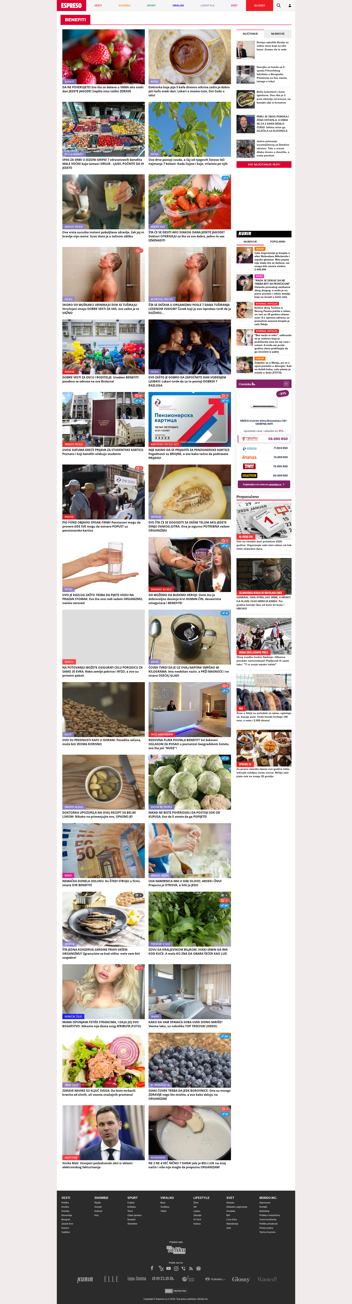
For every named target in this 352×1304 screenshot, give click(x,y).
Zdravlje (197, 1215)
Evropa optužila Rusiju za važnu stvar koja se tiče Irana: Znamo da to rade (273, 46)
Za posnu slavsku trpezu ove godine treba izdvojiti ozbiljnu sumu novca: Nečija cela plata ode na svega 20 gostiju (262, 772)
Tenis (130, 1211)
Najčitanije (250, 33)
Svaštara (164, 1207)
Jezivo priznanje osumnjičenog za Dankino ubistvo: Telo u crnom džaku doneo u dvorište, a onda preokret (273, 148)
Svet (230, 1197)
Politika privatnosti (268, 1223)
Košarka (131, 1207)
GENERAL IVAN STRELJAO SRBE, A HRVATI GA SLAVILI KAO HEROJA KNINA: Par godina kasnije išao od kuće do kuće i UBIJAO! (263, 603)
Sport (132, 1197)
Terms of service (267, 1232)
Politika (65, 1202)
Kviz (96, 1215)
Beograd (65, 1219)
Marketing (264, 1211)
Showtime (132, 1223)
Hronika (65, 1211)
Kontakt (263, 1207)
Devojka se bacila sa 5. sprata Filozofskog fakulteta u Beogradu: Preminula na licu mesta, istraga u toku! (272, 74)
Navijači (131, 1219)
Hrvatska (230, 1211)
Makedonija (232, 1223)
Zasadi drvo (67, 1223)
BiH (228, 1215)
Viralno (167, 1197)
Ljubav (196, 1211)
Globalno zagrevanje (236, 1207)
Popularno (277, 241)
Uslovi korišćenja (267, 1219)
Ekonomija (66, 1215)
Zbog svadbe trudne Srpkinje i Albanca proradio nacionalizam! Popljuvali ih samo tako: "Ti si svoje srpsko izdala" (262, 661)
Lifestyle (201, 1197)
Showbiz (101, 1197)
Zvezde (98, 1207)
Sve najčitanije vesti (264, 164)
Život (195, 1202)
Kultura (197, 1223)
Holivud (98, 1211)
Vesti (65, 1197)
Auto (228, 1228)
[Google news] (198, 1268)
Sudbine (65, 1232)
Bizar (163, 1202)
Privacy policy (266, 1228)
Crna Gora (231, 1219)
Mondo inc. (268, 1197)
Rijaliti (97, 1202)
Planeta (230, 1202)
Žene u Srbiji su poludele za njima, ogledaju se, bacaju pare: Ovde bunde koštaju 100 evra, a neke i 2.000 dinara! (263, 717)
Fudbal (130, 1202)
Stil (195, 1207)
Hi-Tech (197, 1219)
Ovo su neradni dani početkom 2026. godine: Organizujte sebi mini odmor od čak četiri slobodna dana (264, 545)
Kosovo (65, 1228)
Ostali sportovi (134, 1215)
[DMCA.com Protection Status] (176, 1291)
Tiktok (163, 1211)
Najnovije (278, 33)
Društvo (65, 1207)
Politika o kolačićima (269, 1215)
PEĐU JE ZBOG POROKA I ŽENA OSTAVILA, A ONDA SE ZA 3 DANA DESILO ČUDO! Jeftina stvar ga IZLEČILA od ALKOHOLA (273, 123)
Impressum (264, 1202)
